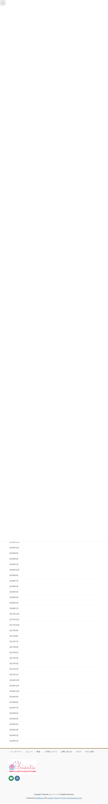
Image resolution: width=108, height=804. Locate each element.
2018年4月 (13, 592)
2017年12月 (14, 614)
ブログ (78, 752)
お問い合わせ (66, 752)
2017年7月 (13, 641)
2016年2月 (13, 735)
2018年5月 (13, 586)
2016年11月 (14, 686)
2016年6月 (13, 713)
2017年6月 (13, 647)
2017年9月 (13, 630)
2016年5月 (13, 719)
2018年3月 (13, 597)
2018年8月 (13, 575)
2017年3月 (13, 663)
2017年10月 (14, 625)
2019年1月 (13, 564)
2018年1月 (13, 608)
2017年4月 (13, 658)
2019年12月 (14, 542)
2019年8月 (13, 553)
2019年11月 (14, 548)
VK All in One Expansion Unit (71, 798)
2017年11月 (14, 619)
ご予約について (50, 752)
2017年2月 (13, 669)
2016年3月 (13, 730)
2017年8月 (13, 636)
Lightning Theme (53, 798)
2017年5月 (13, 652)
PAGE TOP (103, 777)
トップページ (16, 752)
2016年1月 (13, 741)
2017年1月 (13, 674)
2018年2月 (13, 603)
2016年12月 (14, 680)
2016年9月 (13, 697)
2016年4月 (13, 724)
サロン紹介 (89, 752)
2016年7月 (13, 708)
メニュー (29, 752)
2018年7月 (13, 581)
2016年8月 (13, 702)
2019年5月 (13, 559)
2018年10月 (14, 570)
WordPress (39, 798)
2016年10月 (14, 691)
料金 (38, 752)
